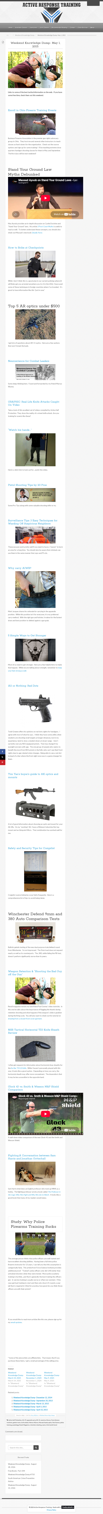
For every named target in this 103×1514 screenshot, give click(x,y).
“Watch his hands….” (20, 430)
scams (44, 1425)
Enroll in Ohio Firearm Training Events (32, 110)
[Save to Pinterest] (2, 762)
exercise (43, 1420)
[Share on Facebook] (2, 751)
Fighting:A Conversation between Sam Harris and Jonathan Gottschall (32, 1157)
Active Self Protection (15, 1420)
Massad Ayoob (43, 1422)
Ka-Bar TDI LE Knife (18, 1068)
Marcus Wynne (33, 1422)
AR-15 (38, 1420)
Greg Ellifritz (34, 1415)
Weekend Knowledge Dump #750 (21, 1474)
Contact (72, 28)
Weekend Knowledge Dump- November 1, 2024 (34, 1375)
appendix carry (31, 1420)
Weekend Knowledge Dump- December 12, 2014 (32, 1397)
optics (50, 1422)
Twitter (93, 3)
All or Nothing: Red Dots (23, 686)
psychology (15, 1425)
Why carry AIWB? (19, 568)
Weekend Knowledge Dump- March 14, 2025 (16, 1375)
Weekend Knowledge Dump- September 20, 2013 (33, 1401)
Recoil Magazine (24, 1425)
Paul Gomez (56, 1422)
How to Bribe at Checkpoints (26, 247)
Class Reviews (83, 28)
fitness (48, 1420)
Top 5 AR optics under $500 (34, 306)
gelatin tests (17, 1422)
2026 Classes (44, 28)
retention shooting (36, 1425)
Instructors (33, 28)
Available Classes (21, 28)
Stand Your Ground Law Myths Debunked (30, 172)
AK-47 (24, 1420)
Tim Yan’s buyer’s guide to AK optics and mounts (33, 776)
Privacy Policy (51, 1510)
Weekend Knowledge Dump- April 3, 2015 (30, 1407)
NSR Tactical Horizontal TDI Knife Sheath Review (33, 1031)
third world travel (51, 1425)
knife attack (25, 1422)
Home (10, 28)
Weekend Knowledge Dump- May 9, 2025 (52, 1375)
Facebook (89, 3)
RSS (96, 3)
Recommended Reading (59, 28)
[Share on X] (2, 757)
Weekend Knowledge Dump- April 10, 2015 (30, 1410)
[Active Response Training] (51, 13)
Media (92, 28)
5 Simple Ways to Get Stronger (27, 635)
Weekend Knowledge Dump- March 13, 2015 (31, 1403)
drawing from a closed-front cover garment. (25, 1019)
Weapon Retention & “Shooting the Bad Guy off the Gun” (35, 973)
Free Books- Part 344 (16, 1471)
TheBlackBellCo (67, 1507)
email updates (16, 1322)
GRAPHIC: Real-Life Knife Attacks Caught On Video (33, 403)
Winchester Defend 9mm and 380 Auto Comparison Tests (35, 916)
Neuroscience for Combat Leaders (28, 361)
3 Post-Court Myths (45, 226)
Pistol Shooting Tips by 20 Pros (27, 485)
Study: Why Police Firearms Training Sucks (33, 1224)
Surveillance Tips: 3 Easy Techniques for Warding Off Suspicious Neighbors (32, 522)
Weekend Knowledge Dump (24, 35)
